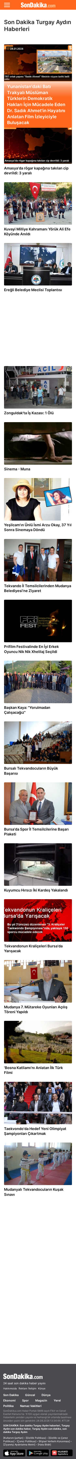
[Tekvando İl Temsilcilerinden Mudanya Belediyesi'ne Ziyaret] (38, 561)
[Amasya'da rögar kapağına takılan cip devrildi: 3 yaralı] (38, 143)
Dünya (46, 1395)
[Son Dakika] (38, 1376)
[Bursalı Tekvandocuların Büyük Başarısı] (38, 743)
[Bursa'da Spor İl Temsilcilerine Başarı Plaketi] (38, 804)
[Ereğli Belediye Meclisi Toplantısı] (38, 265)
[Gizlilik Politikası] (36, 1437)
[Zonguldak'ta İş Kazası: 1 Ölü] (38, 388)
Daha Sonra (36, 40)
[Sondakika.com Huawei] (62, 1453)
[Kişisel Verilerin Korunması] (54, 1441)
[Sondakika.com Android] (38, 1453)
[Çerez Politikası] (26, 1441)
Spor (25, 1400)
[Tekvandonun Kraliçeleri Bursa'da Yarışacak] (38, 921)
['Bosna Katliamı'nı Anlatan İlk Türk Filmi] (38, 1043)
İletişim (32, 1388)
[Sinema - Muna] (38, 444)
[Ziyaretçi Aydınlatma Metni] (19, 1444)
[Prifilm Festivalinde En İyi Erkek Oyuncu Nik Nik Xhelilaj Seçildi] (38, 622)
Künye (41, 1388)
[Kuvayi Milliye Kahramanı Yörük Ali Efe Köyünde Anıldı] (38, 204)
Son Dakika (11, 1395)
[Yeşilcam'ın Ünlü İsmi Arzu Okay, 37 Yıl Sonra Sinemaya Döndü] (38, 500)
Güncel (30, 1395)
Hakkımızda (10, 1388)
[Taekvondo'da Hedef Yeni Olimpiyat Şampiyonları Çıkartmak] (38, 1104)
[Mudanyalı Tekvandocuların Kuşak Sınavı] (38, 1165)
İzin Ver (61, 40)
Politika (8, 1406)
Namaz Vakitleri (31, 1406)
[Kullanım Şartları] (13, 1437)
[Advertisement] (38, 327)
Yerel (57, 1400)
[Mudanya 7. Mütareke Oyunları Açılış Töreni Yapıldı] (38, 982)
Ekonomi (9, 1400)
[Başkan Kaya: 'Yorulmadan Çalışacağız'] (38, 683)
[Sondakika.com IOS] (14, 1453)
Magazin (41, 1400)
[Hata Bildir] (44, 1444)
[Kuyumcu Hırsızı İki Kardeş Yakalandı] (38, 865)
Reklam (23, 1388)
